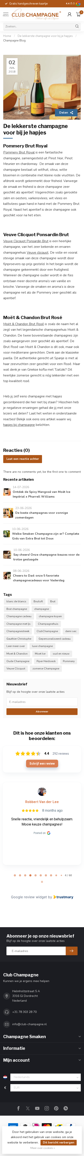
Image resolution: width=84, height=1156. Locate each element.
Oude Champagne (17, 661)
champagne (41, 609)
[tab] (14, 875)
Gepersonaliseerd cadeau (55, 638)
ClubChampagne (47, 631)
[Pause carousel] (42, 882)
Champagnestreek (17, 631)
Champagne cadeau (18, 616)
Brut (52, 601)
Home (7, 36)
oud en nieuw (61, 653)
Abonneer (42, 711)
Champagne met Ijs (18, 624)
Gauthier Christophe (18, 638)
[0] (78, 14)
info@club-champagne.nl (29, 1024)
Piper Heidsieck (46, 661)
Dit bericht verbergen (58, 1142)
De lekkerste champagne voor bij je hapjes (45, 36)
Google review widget (29, 897)
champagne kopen (50, 616)
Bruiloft (38, 601)
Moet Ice (40, 653)
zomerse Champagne (46, 668)
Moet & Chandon (17, 653)
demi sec (70, 631)
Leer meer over (15, 646)
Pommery (69, 661)
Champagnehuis (48, 624)
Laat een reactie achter (22, 459)
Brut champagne (16, 609)
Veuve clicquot (37, 252)
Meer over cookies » (42, 1148)
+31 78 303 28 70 (24, 1012)
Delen (63, 113)
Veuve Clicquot (15, 668)
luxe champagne (42, 646)
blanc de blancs (16, 601)
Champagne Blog (14, 41)
